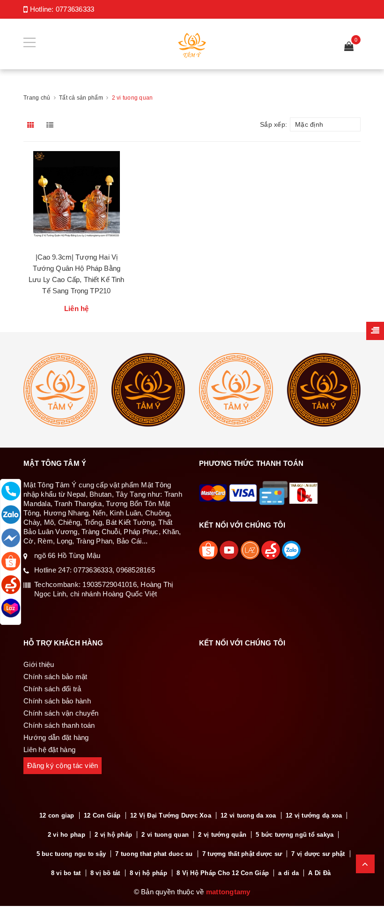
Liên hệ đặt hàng (49, 749)
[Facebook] (10, 538)
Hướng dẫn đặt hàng (56, 737)
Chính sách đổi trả (52, 689)
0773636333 (75, 9)
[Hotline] (10, 491)
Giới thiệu (38, 664)
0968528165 (135, 570)
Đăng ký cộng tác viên (62, 765)
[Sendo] (10, 584)
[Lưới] (31, 124)
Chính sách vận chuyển (60, 713)
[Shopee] (10, 561)
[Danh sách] (52, 124)
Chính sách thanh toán (59, 725)
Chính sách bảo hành (57, 701)
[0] (349, 47)
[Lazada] (10, 608)
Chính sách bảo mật (55, 677)
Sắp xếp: (273, 124)
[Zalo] (10, 514)
